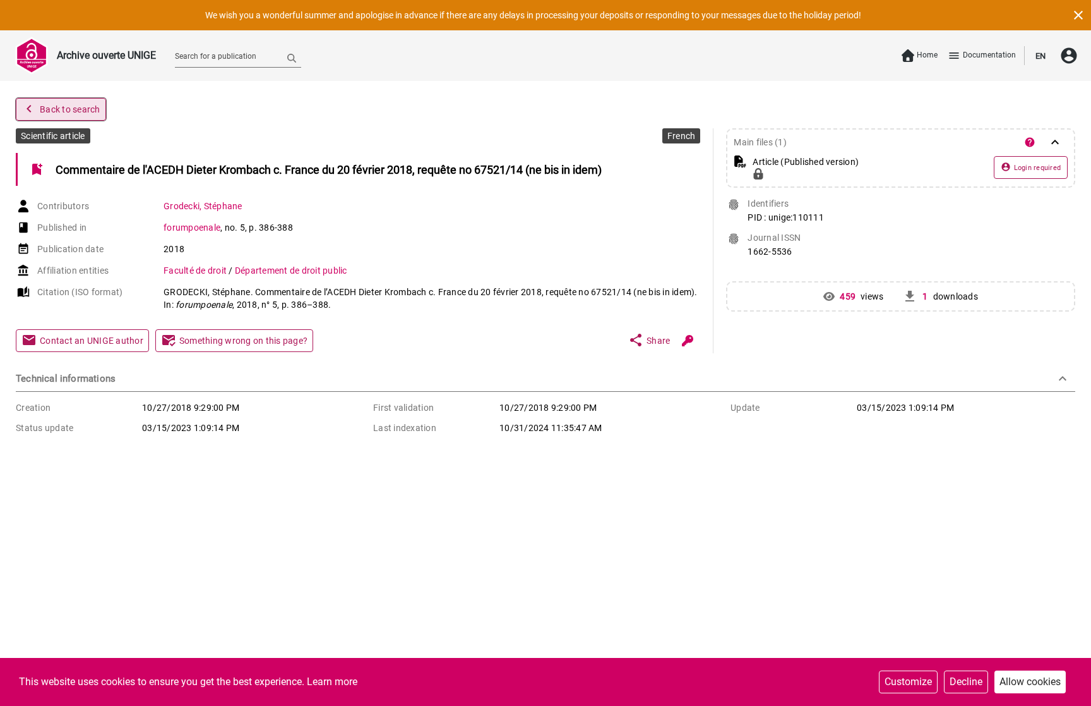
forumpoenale (192, 227)
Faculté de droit (196, 270)
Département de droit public (291, 270)
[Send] (291, 57)
